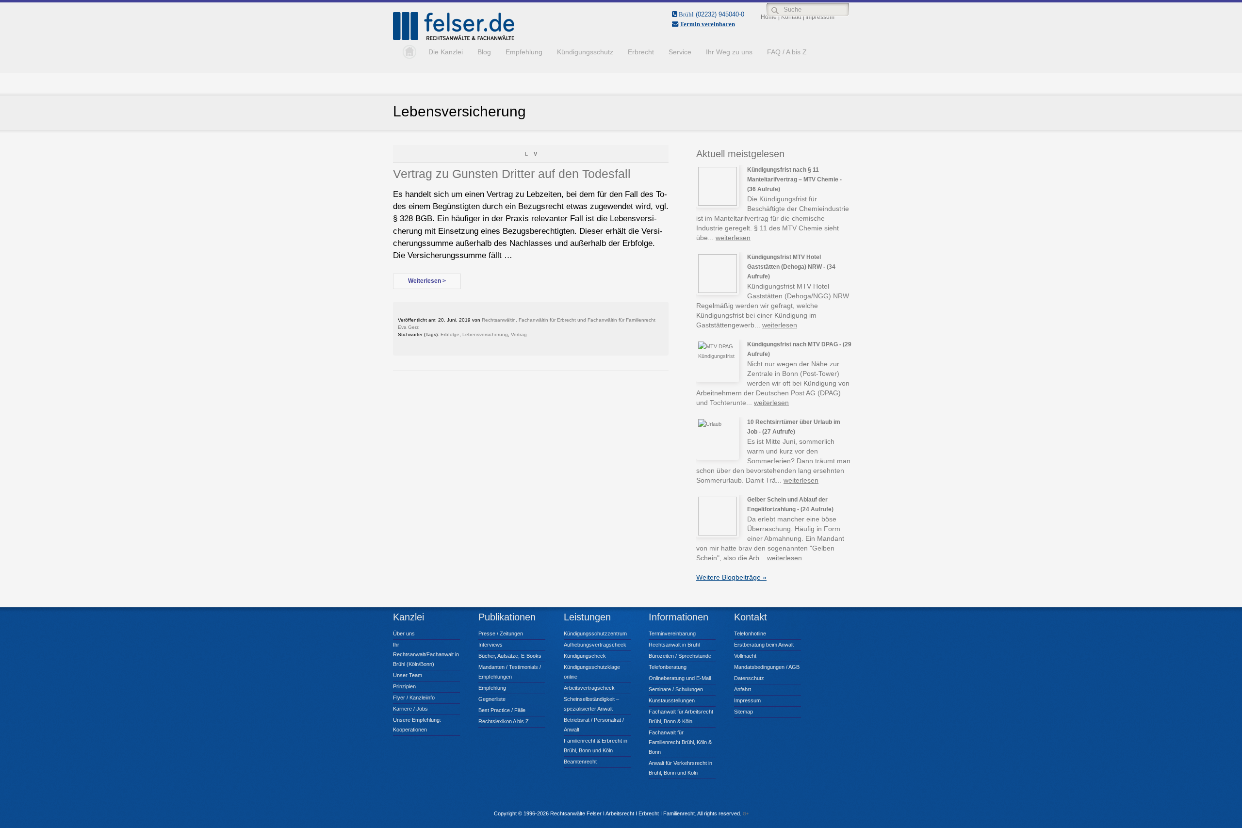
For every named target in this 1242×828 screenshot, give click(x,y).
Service (680, 52)
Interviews (490, 645)
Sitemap (743, 711)
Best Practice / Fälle (501, 710)
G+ (746, 814)
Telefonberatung (667, 667)
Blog (484, 52)
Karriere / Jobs (410, 709)
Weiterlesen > (427, 280)
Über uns (404, 633)
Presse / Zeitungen (500, 633)
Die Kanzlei (445, 52)
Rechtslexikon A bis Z (503, 721)
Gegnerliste (492, 699)
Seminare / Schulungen (676, 689)
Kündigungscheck (585, 656)
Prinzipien (404, 686)
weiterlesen (733, 238)
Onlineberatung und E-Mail (680, 678)
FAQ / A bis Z (787, 52)
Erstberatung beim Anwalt (764, 645)
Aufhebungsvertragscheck (595, 645)
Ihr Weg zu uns (729, 52)
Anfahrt (742, 689)
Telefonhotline (750, 633)
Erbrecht (641, 52)
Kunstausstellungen (672, 700)
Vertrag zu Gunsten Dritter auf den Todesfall (512, 173)
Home (407, 52)
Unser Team (407, 675)
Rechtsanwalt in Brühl (674, 645)
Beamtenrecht (580, 761)
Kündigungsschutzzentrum (595, 633)
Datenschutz (749, 678)
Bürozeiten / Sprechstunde (680, 656)
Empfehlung (524, 52)
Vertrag (519, 334)
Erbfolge (450, 334)
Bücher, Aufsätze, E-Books (509, 656)
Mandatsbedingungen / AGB (767, 667)
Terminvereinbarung (672, 633)
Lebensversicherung (485, 334)
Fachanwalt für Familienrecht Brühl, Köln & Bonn (680, 742)
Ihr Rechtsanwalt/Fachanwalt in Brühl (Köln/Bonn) (426, 654)
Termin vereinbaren (707, 24)
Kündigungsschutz (585, 52)
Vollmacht (745, 656)
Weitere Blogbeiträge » (731, 577)
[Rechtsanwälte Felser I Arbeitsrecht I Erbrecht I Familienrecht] (453, 38)
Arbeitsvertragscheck (589, 688)
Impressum (747, 700)
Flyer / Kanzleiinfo (414, 697)
